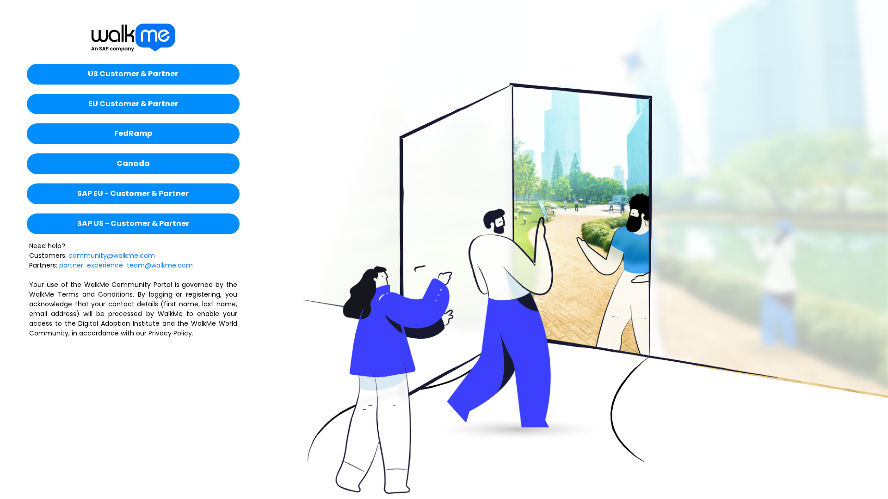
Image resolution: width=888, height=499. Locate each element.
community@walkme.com (111, 255)
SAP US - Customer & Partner (133, 223)
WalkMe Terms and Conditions (81, 294)
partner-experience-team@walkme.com (126, 265)
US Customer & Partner (133, 73)
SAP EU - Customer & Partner (133, 193)
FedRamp (133, 133)
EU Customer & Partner (133, 103)
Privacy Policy (170, 333)
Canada (133, 163)
